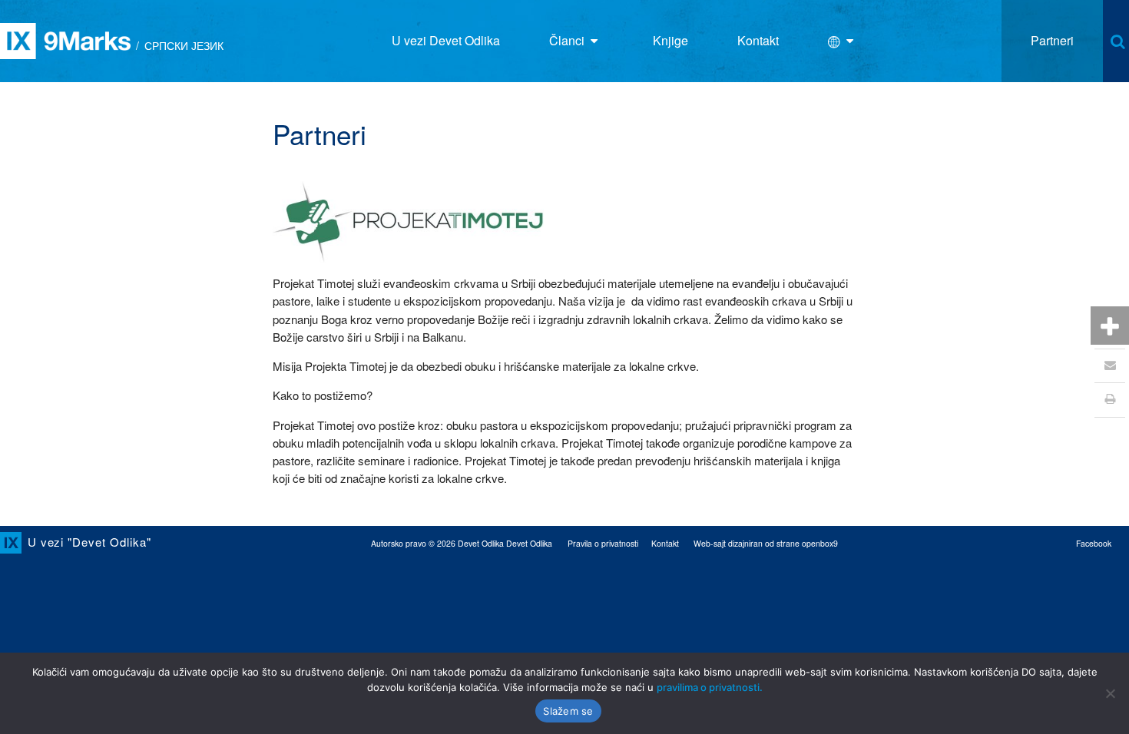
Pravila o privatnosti (603, 543)
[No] (1109, 693)
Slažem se (568, 711)
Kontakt (665, 543)
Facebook (1093, 543)
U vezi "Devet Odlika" (89, 542)
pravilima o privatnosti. (710, 687)
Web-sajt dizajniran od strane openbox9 (766, 543)
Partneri (1052, 40)
